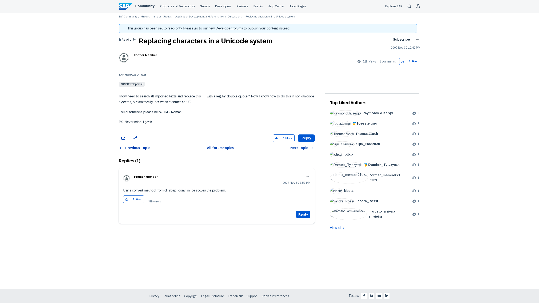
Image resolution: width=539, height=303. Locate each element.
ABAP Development (132, 84)
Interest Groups (162, 16)
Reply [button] (306, 138)
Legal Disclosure (212, 296)
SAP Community (128, 16)
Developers (223, 6)
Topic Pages (298, 6)
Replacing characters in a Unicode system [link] (270, 16)
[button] (402, 61)
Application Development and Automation (199, 16)
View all (335, 228)
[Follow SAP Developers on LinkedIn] (386, 296)
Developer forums (229, 28)
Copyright (190, 296)
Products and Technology (177, 6)
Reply (303, 214)
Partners (242, 6)
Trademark (235, 296)
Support (252, 296)
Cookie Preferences (275, 296)
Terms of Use (171, 296)
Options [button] (416, 39)
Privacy (154, 296)
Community (145, 6)
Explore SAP (393, 6)
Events (258, 6)
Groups (205, 6)
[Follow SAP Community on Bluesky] (371, 296)
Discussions (235, 16)
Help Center (276, 6)
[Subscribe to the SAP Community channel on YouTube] (379, 296)
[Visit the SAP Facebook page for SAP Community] (364, 296)
